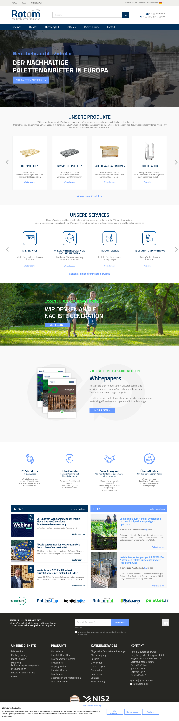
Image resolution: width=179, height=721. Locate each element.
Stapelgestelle (58, 666)
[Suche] (125, 15)
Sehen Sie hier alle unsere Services (89, 273)
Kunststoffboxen (59, 670)
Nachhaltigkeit (98, 666)
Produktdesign (18, 669)
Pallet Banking (18, 659)
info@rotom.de (157, 13)
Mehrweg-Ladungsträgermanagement (25, 663)
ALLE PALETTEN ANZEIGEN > (31, 80)
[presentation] (5, 162)
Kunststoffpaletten (60, 655)
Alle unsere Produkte (89, 196)
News (14, 2)
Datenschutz (97, 670)
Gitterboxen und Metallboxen (66, 678)
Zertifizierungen (99, 681)
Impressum (96, 674)
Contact (95, 678)
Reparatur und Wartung (23, 672)
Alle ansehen (78, 509)
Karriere (95, 659)
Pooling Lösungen (20, 655)
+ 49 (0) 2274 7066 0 (154, 16)
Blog (24, 2)
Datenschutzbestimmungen (92, 705)
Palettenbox (57, 674)
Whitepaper (36, 2)
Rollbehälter (57, 662)
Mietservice (17, 651)
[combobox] (90, 15)
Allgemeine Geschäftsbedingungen (108, 651)
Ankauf (14, 676)
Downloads (96, 662)
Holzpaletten (57, 651)
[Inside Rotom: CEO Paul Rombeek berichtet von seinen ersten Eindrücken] (22, 576)
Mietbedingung (98, 655)
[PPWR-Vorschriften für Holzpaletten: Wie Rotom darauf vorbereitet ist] (22, 551)
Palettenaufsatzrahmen (63, 659)
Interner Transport (60, 681)
